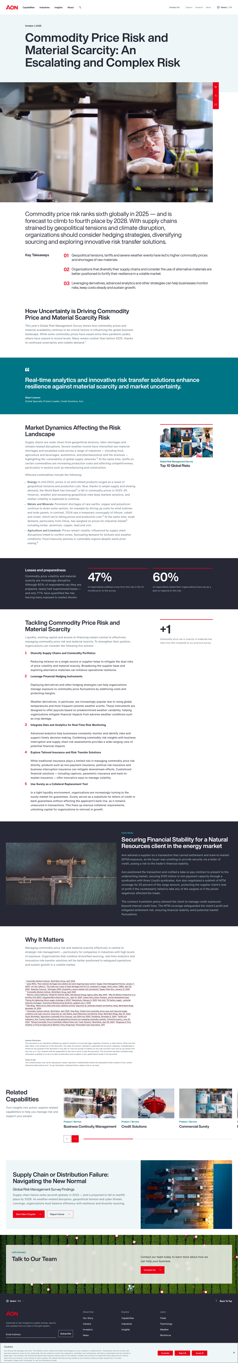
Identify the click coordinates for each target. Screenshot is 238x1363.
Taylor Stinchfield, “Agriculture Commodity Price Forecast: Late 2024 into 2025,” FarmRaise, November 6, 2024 (70, 1016)
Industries (45, 7)
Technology (166, 1323)
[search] (80, 7)
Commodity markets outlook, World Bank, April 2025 (48, 1011)
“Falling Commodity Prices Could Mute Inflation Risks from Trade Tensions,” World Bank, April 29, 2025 (73, 1022)
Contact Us (174, 7)
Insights (58, 7)
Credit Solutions (134, 1126)
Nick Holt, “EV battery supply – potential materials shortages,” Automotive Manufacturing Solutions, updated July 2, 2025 (78, 1001)
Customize (165, 1353)
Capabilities (29, 7)
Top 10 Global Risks (175, 465)
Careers (188, 7)
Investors (199, 7)
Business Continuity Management (90, 1126)
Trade (163, 1318)
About (70, 7)
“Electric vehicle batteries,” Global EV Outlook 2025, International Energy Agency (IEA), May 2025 (67, 994)
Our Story (88, 1318)
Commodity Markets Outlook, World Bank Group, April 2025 (50, 981)
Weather (164, 1329)
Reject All (182, 1353)
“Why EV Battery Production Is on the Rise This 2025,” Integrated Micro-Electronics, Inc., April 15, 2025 (80, 996)
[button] (29, 1214)
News (208, 7)
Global (226, 7)
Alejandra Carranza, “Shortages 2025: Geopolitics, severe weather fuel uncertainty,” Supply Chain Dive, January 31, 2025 (80, 989)
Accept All (199, 1353)
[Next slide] (75, 1138)
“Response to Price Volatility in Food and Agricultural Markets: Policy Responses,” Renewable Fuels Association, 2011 (78, 1023)
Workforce (165, 1335)
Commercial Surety (194, 1126)
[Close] (234, 1352)
